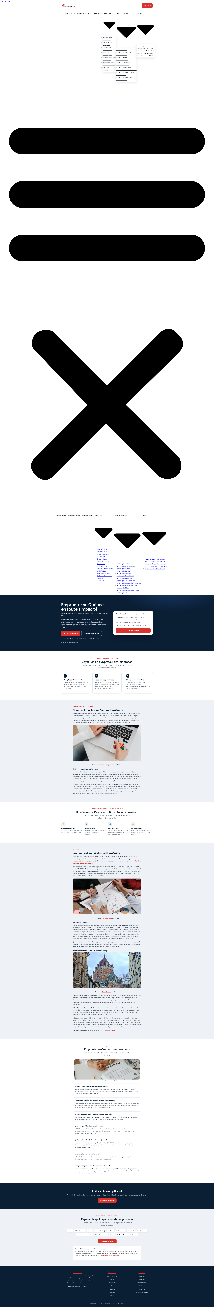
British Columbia (80, 1231)
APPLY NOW (147, 5)
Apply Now (142, 1276)
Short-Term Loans (107, 42)
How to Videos (112, 1282)
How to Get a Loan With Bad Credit (146, 53)
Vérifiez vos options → (70, 633)
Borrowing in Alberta (121, 55)
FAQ (112, 1286)
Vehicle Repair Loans (108, 62)
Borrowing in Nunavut (121, 80)
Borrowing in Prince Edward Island (125, 72)
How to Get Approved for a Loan (145, 46)
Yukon (112, 1234)
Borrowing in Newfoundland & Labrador (126, 70)
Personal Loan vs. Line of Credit (145, 55)
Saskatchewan (120, 1231)
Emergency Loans (107, 55)
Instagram (78, 1286)
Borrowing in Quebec (121, 57)
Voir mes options (133, 630)
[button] (107, 298)
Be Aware (112, 1292)
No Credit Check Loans (109, 65)
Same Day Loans (96, 13)
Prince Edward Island (101, 1234)
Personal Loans (69, 13)
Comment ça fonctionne (91, 633)
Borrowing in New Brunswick (123, 67)
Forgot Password (141, 1282)
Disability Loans (107, 47)
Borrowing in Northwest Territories (125, 77)
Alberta (90, 1231)
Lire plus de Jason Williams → (110, 1255)
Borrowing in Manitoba (122, 60)
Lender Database (141, 1286)
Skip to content (5, 1)
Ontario (70, 1231)
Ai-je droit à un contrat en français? (87, 1154)
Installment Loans (107, 50)
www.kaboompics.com (106, 765)
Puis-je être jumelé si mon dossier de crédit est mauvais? (95, 1100)
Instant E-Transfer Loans (109, 57)
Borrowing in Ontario (121, 50)
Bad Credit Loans (83, 13)
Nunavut (134, 1234)
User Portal (142, 1279)
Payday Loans (106, 45)
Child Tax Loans (107, 60)
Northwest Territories (123, 1234)
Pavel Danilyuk (107, 918)
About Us (112, 1289)
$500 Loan (106, 70)
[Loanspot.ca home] (68, 6)
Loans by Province (112, 1276)
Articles (112, 1279)
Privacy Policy (141, 1289)
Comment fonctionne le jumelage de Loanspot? (91, 1086)
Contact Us (112, 1295)
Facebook (71, 1286)
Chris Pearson (106, 992)
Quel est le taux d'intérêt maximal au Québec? (91, 1140)
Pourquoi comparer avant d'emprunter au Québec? (92, 1166)
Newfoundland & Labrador (84, 1234)
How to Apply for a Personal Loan (145, 50)
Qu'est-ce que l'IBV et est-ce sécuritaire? (89, 1126)
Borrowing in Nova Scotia (122, 65)
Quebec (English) (100, 1231)
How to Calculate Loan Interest (145, 48)
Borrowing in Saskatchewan (123, 62)
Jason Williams (67, 613)
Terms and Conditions (141, 1292)
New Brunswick (141, 1231)
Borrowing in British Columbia (123, 52)
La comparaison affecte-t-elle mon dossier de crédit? (93, 1114)
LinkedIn (84, 1286)
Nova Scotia (131, 1231)
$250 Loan (106, 67)
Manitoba (110, 1231)
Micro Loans (106, 52)
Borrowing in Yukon (121, 75)
